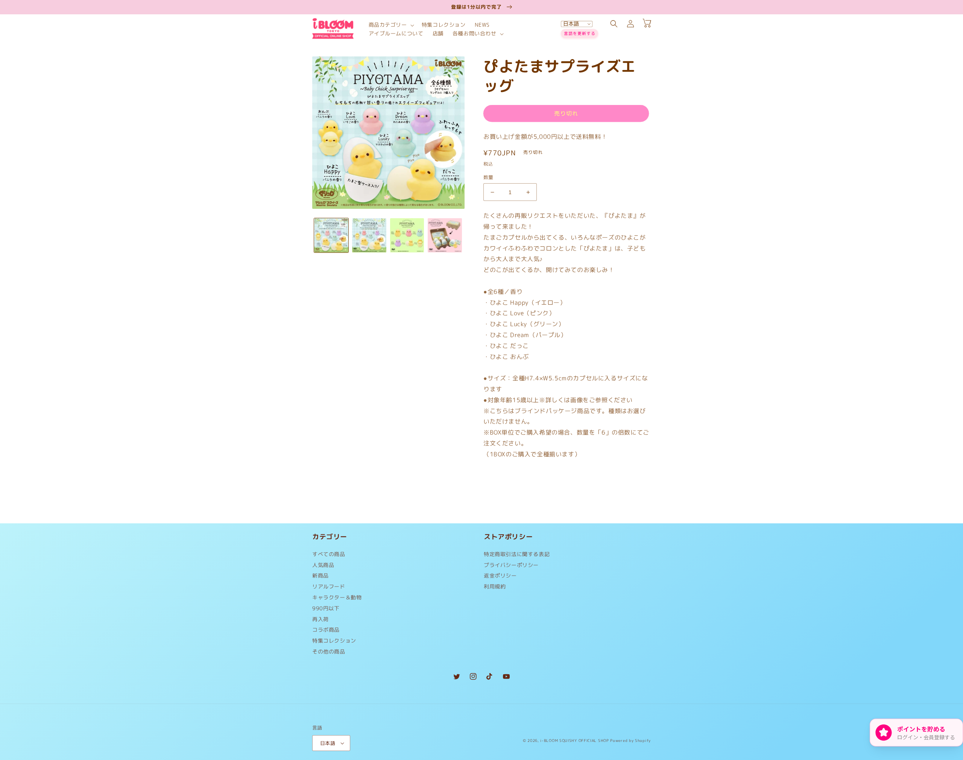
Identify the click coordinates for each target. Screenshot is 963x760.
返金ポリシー (500, 575)
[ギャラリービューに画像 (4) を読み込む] (445, 235)
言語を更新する (579, 33)
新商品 (320, 575)
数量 (488, 177)
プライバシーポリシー (511, 564)
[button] (390, 25)
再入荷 (320, 619)
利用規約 (495, 586)
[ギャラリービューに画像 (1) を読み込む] (331, 235)
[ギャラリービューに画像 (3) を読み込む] (407, 235)
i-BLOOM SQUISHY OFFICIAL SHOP (574, 740)
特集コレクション (334, 640)
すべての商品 (328, 556)
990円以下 (326, 608)
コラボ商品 (326, 629)
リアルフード (328, 586)
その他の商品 (328, 651)
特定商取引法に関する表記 (517, 556)
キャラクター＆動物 (337, 597)
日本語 (327, 743)
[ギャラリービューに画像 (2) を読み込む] (369, 235)
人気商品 (323, 564)
